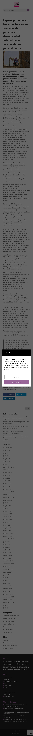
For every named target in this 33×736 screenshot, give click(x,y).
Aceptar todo (16, 382)
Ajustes (16, 377)
